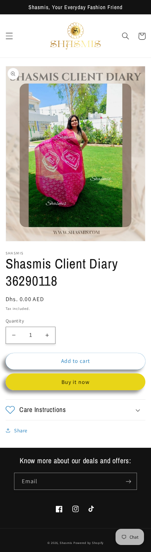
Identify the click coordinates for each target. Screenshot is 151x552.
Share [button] (20, 430)
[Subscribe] (128, 481)
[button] (9, 36)
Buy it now (75, 382)
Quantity (15, 321)
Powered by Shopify (88, 543)
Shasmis (66, 543)
